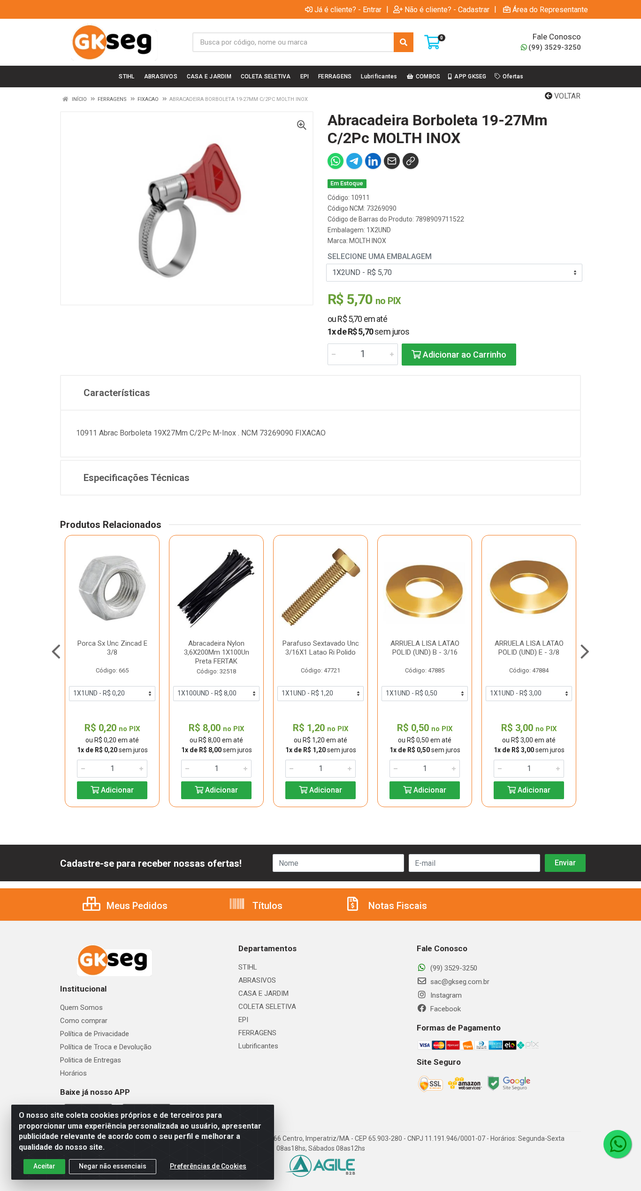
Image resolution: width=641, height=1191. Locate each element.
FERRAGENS (257, 1033)
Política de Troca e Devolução (106, 1047)
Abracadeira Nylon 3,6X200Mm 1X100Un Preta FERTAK (216, 652)
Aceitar (44, 1166)
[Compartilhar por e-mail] (392, 161)
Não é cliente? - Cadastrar (446, 9)
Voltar (566, 96)
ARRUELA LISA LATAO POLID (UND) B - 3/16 (424, 648)
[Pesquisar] (403, 42)
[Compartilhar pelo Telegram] (354, 161)
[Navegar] (56, 652)
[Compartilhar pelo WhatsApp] (335, 161)
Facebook (444, 1009)
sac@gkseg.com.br (458, 981)
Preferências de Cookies (208, 1166)
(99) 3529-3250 (554, 47)
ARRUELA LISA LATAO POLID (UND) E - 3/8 (529, 648)
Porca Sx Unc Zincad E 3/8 (112, 648)
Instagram (445, 995)
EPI (243, 1019)
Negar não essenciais (112, 1166)
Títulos (266, 905)
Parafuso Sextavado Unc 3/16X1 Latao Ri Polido (320, 648)
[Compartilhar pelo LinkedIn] (373, 161)
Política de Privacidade (94, 1034)
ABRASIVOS (257, 980)
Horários (73, 1073)
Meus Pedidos (136, 905)
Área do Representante (550, 9)
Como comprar (83, 1020)
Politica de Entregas (90, 1060)
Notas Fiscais (396, 905)
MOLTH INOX (367, 240)
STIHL (247, 967)
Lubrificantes (258, 1046)
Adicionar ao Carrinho (463, 354)
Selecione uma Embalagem (380, 256)
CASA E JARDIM (263, 993)
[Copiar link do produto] (411, 161)
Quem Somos (81, 1007)
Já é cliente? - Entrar (348, 9)
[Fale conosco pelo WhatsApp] (617, 1144)
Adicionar (116, 790)
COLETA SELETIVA (267, 1006)
